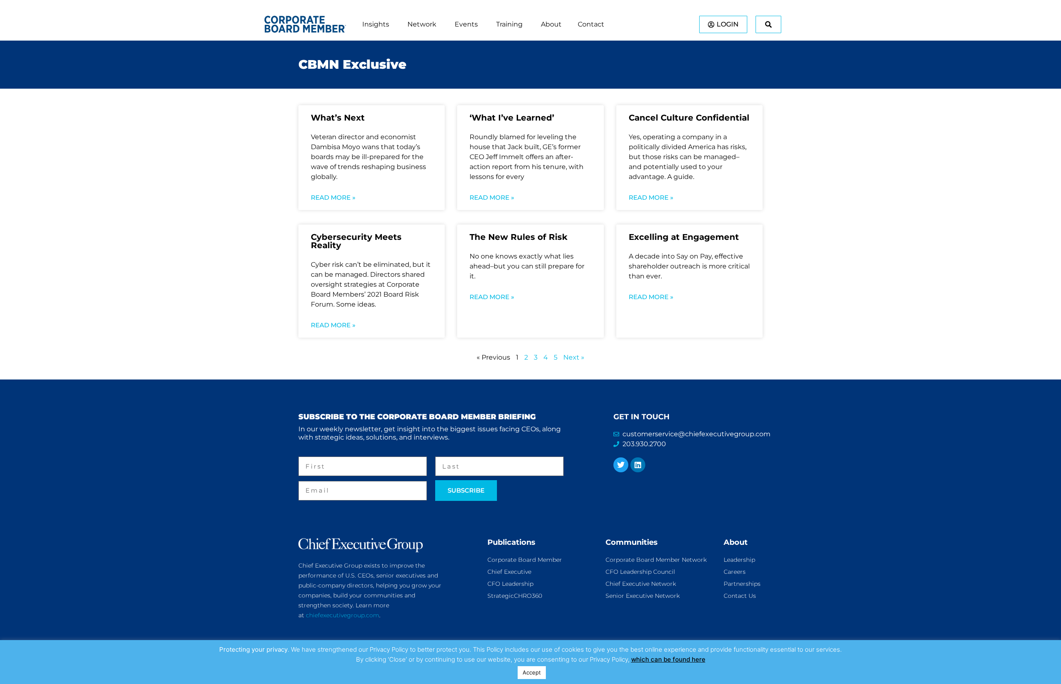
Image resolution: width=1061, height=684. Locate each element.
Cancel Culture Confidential (689, 118)
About (736, 542)
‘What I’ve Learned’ (512, 118)
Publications (511, 542)
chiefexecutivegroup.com (342, 615)
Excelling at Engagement (684, 237)
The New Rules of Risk (518, 237)
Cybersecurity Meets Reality (356, 241)
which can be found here (668, 659)
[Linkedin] (637, 464)
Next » (573, 357)
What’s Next (338, 118)
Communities (632, 542)
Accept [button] (532, 672)
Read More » (333, 197)
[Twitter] (620, 464)
